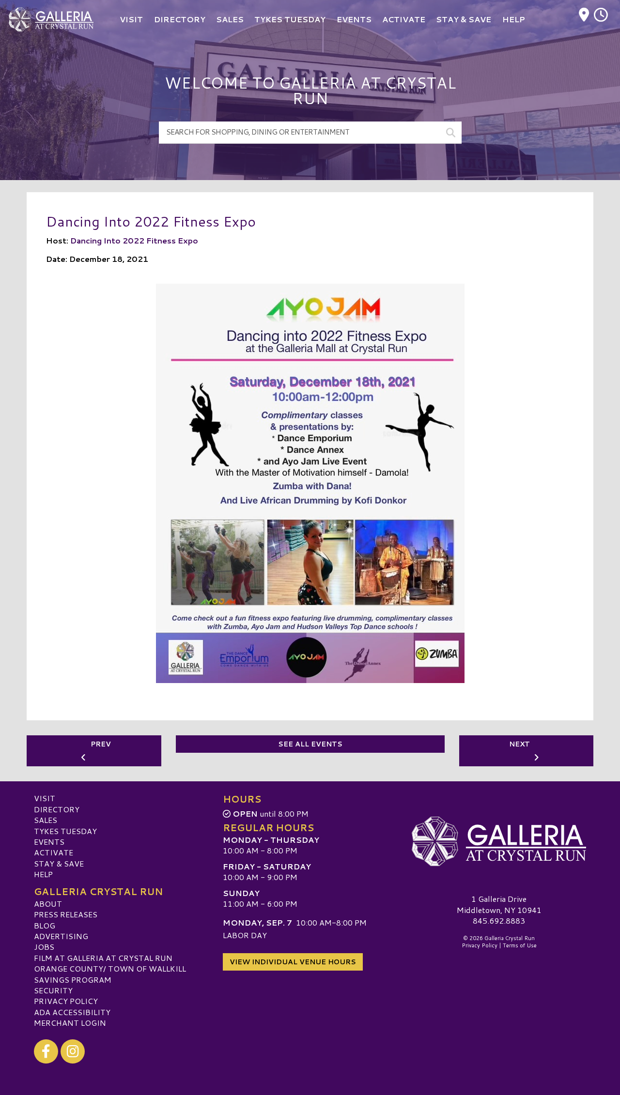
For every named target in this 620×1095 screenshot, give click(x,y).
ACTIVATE (53, 852)
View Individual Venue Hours (293, 962)
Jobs (44, 946)
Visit (44, 798)
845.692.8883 (499, 920)
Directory (56, 809)
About (48, 903)
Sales (45, 819)
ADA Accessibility (72, 1012)
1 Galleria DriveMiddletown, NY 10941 (499, 904)
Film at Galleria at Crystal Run (103, 957)
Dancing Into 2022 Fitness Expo (134, 240)
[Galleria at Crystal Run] (499, 841)
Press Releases (65, 914)
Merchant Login (70, 1022)
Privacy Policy (66, 1000)
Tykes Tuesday (65, 830)
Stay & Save (59, 863)
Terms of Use (520, 945)
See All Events (310, 744)
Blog (44, 925)
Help (43, 874)
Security (53, 990)
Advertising (61, 936)
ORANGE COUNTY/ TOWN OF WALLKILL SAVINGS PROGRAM (110, 974)
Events (49, 841)
